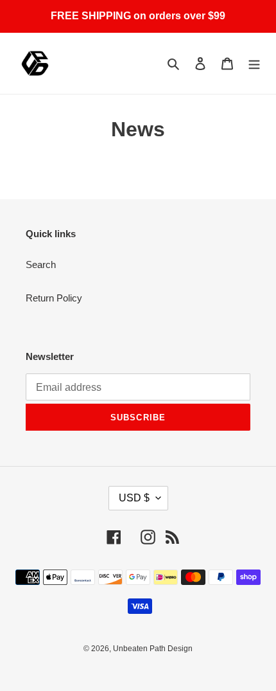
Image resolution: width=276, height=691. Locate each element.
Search (41, 264)
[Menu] (254, 63)
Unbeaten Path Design (153, 648)
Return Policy (54, 297)
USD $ (134, 497)
